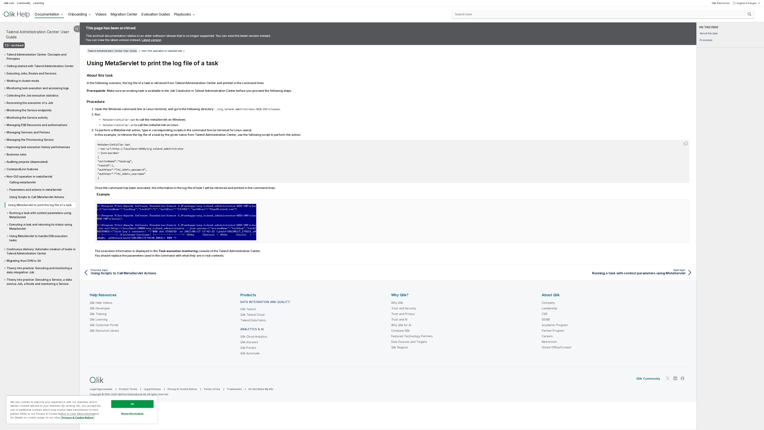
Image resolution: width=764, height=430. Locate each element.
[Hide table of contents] (77, 28)
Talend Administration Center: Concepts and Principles (36, 56)
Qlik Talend (248, 309)
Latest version (151, 40)
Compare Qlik (400, 330)
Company (548, 302)
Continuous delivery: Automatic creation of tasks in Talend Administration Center (41, 251)
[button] (749, 14)
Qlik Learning (98, 319)
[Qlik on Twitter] (668, 378)
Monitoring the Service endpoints (29, 110)
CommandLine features (22, 169)
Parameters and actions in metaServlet (35, 189)
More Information (132, 413)
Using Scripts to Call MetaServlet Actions (36, 197)
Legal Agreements (101, 389)
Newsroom (549, 341)
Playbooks (182, 14)
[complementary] (730, 226)
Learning (38, 3)
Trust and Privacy (403, 314)
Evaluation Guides (155, 14)
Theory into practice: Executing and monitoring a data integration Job (39, 270)
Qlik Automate (250, 353)
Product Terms (128, 389)
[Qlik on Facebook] (683, 378)
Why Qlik (397, 302)
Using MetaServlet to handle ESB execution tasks (38, 238)
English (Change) (747, 3)
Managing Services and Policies (28, 132)
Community (24, 3)
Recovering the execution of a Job (30, 103)
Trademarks (234, 389)
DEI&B (546, 319)
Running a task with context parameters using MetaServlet (40, 215)
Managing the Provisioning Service (30, 139)
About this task (708, 33)
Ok (132, 404)
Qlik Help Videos (101, 302)
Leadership (549, 308)
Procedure (706, 40)
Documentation (47, 14)
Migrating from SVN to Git (24, 260)
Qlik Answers (249, 342)
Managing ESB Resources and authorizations (37, 125)
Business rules (16, 154)
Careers (547, 336)
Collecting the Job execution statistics (32, 95)
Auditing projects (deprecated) (27, 161)
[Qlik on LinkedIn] (675, 378)
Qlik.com (9, 3)
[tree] (40, 168)
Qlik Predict (248, 347)
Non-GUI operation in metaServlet (29, 176)
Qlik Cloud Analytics (253, 336)
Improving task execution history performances (38, 147)
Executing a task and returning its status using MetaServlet (40, 226)
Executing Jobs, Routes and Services (31, 73)
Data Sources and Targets (409, 341)
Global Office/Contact (556, 347)
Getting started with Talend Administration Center (40, 66)
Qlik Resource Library (104, 330)
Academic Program (555, 325)
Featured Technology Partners (412, 336)
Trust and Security (403, 308)
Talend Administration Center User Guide (37, 34)
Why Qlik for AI (401, 325)
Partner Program (553, 330)
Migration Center (123, 14)
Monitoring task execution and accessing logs (38, 88)
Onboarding (77, 14)
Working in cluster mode (23, 80)
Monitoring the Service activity (27, 117)
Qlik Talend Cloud (252, 314)
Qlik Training (98, 314)
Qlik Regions (399, 347)
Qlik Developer (100, 308)
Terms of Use (212, 389)
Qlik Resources (721, 3)
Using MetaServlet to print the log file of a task (40, 205)
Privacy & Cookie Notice (182, 389)
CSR (544, 314)
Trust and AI (399, 319)
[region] (82, 410)
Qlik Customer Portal (104, 325)
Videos (100, 14)
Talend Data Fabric (253, 320)
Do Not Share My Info (260, 389)
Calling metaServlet (22, 182)
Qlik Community (648, 378)
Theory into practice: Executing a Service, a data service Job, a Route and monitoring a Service (39, 281)
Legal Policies (152, 389)
